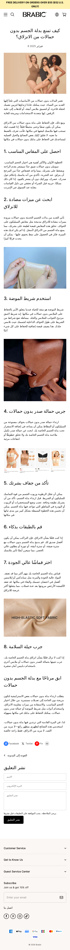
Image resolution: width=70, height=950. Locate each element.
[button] (5, 14)
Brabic (38, 944)
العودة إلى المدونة (17, 755)
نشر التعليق (13, 819)
